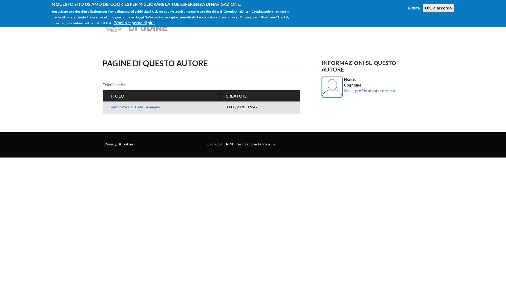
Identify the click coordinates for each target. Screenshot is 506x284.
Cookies (127, 144)
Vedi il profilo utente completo (370, 90)
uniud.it (216, 144)
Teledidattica (114, 84)
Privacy (110, 144)
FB (273, 144)
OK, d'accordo (438, 8)
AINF (230, 144)
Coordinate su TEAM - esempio (134, 107)
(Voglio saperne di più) (134, 22)
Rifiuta (414, 8)
